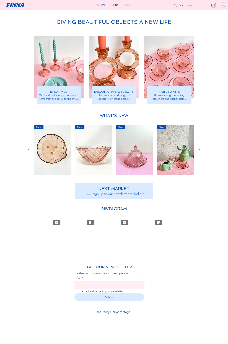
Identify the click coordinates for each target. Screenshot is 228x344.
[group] (114, 150)
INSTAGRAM (114, 208)
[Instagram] (213, 5)
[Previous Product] (29, 150)
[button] (114, 5)
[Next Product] (199, 150)
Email (78, 278)
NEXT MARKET (113, 188)
